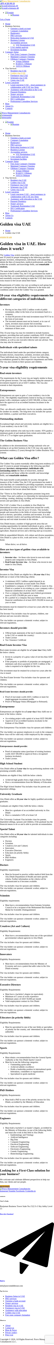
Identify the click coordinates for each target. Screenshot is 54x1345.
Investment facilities (18, 50)
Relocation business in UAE (22, 38)
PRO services (16, 35)
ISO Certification (17, 99)
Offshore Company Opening (22, 59)
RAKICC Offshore (24, 64)
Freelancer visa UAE (19, 75)
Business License (17, 40)
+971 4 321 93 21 (7, 3)
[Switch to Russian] (14, 15)
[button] (9, 12)
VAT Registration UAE (25, 45)
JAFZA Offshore (23, 66)
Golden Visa (9, 255)
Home (7, 24)
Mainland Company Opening (22, 57)
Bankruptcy (15, 33)
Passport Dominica (18, 92)
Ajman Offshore (22, 61)
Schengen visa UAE (18, 78)
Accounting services (18, 43)
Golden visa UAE (17, 73)
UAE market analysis (19, 47)
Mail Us (2, 1281)
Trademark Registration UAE (22, 97)
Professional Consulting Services (24, 101)
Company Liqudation (19, 31)
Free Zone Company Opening (22, 54)
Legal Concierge (12, 82)
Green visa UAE (17, 80)
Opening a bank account (20, 28)
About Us (9, 106)
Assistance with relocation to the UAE (26, 90)
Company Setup (12, 52)
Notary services (16, 94)
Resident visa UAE (18, 71)
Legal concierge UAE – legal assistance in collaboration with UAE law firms (27, 86)
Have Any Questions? (7, 1214)
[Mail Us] (27, 1275)
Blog (7, 104)
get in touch (5, 1186)
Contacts (8, 108)
